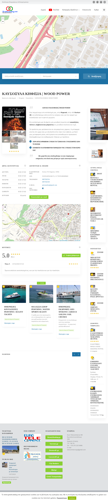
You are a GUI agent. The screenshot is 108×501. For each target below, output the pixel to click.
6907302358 (46, 182)
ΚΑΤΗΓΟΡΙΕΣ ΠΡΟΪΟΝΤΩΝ (51, 493)
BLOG (74, 493)
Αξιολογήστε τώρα (9, 329)
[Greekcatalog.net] (10, 9)
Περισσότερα (6, 482)
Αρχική (43, 10)
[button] (104, 10)
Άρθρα (96, 10)
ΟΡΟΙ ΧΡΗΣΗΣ (68, 496)
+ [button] (3, 18)
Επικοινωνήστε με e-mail (39, 197)
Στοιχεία (21, 98)
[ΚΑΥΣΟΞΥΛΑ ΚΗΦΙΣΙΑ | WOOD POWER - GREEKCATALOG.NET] (14, 133)
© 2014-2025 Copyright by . (15, 493)
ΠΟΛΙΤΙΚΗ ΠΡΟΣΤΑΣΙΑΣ (82, 496)
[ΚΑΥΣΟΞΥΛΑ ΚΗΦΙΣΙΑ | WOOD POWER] (6, 133)
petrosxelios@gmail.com (49, 185)
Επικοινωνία (86, 10)
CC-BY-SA (104, 67)
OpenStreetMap (91, 67)
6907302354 (46, 179)
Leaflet (78, 67)
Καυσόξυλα (29, 98)
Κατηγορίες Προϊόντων (70, 10)
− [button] (3, 21)
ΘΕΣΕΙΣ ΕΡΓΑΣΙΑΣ (84, 493)
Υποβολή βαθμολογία (72, 255)
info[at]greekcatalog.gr (10, 498)
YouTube (56, 10)
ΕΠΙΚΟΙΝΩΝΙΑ (66, 493)
